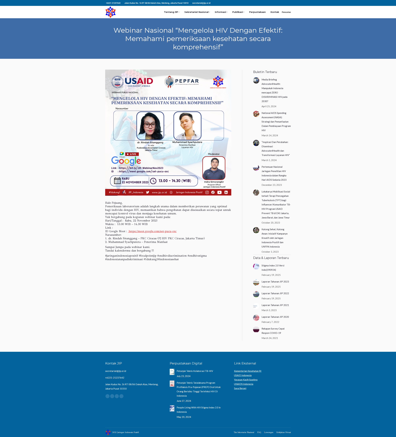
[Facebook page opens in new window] (275, 3)
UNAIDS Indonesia (243, 384)
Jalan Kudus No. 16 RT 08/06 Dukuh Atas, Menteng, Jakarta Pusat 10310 (156, 3)
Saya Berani (240, 388)
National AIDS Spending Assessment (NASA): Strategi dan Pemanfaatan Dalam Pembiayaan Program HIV (276, 122)
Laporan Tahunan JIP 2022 (275, 293)
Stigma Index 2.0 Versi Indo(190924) (273, 267)
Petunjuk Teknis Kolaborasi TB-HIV (195, 371)
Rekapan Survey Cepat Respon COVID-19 (273, 330)
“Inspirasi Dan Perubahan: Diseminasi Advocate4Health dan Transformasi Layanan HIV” (276, 148)
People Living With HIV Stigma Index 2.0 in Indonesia (199, 409)
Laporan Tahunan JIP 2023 (275, 281)
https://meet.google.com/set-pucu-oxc (152, 231)
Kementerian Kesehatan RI (247, 371)
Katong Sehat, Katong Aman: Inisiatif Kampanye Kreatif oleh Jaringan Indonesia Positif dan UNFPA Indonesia (275, 238)
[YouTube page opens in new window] (289, 3)
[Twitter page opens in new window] (284, 3)
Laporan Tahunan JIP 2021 (275, 305)
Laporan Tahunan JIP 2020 (275, 316)
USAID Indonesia (243, 375)
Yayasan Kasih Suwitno (246, 379)
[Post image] (256, 80)
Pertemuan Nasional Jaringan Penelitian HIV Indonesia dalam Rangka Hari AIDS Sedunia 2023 (274, 173)
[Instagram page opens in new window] (280, 3)
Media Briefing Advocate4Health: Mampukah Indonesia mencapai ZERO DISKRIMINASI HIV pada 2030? (274, 90)
